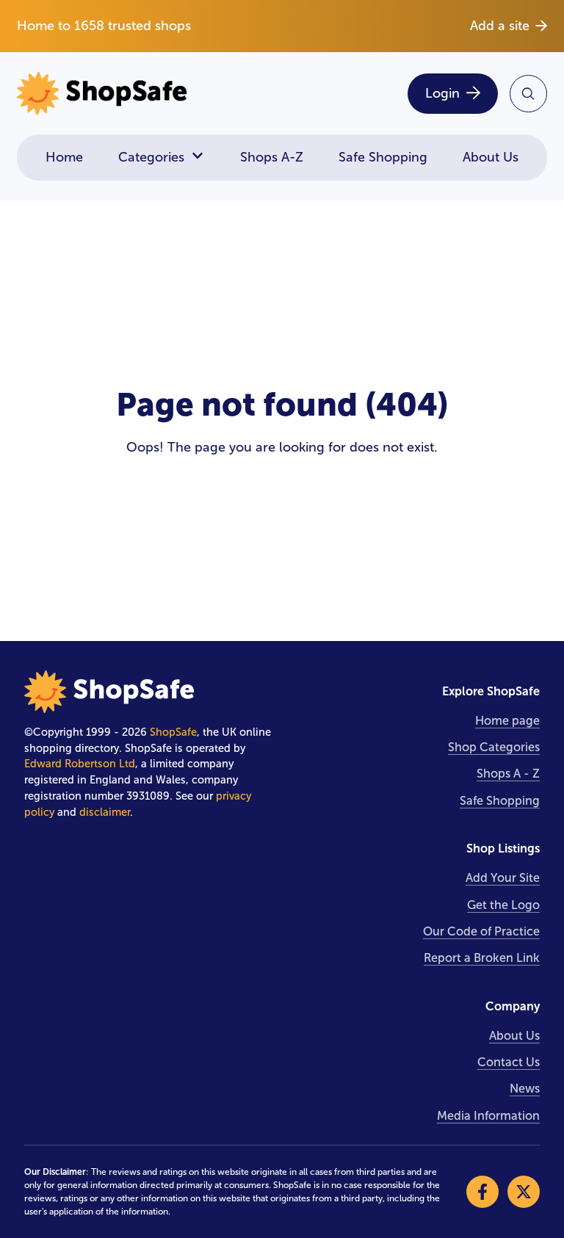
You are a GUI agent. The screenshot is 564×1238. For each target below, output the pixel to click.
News (525, 1088)
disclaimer (104, 812)
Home (64, 157)
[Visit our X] (523, 1192)
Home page (507, 720)
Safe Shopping (383, 157)
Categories (151, 157)
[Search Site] (528, 93)
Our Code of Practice (481, 931)
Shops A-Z (271, 157)
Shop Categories (494, 747)
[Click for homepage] (144, 93)
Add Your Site (503, 878)
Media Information (488, 1116)
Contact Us (508, 1062)
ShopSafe (173, 732)
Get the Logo (503, 905)
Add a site (499, 25)
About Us (490, 157)
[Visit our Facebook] (482, 1192)
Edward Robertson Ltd (79, 764)
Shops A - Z (508, 773)
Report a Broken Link (482, 958)
